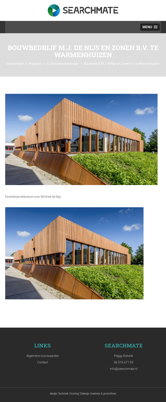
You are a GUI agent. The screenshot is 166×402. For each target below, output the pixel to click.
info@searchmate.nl (123, 369)
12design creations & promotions (98, 393)
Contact (42, 362)
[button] (150, 27)
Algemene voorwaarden (42, 356)
